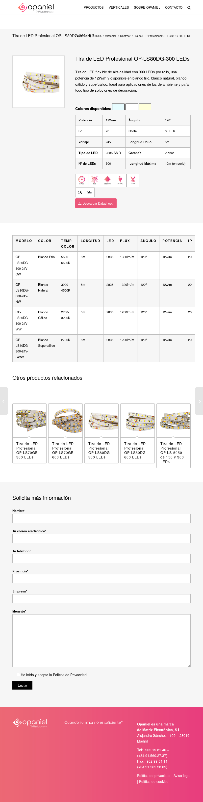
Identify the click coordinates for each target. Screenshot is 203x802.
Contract (125, 36)
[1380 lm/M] (107, 180)
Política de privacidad (154, 775)
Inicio (98, 36)
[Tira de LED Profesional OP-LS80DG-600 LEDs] (199, 401)
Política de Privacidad (69, 674)
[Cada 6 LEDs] (133, 180)
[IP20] (94, 180)
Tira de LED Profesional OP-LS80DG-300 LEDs (54, 35)
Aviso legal (182, 775)
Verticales (111, 36)
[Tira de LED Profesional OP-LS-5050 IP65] (4, 401)
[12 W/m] (81, 180)
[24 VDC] (120, 180)
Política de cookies (153, 781)
